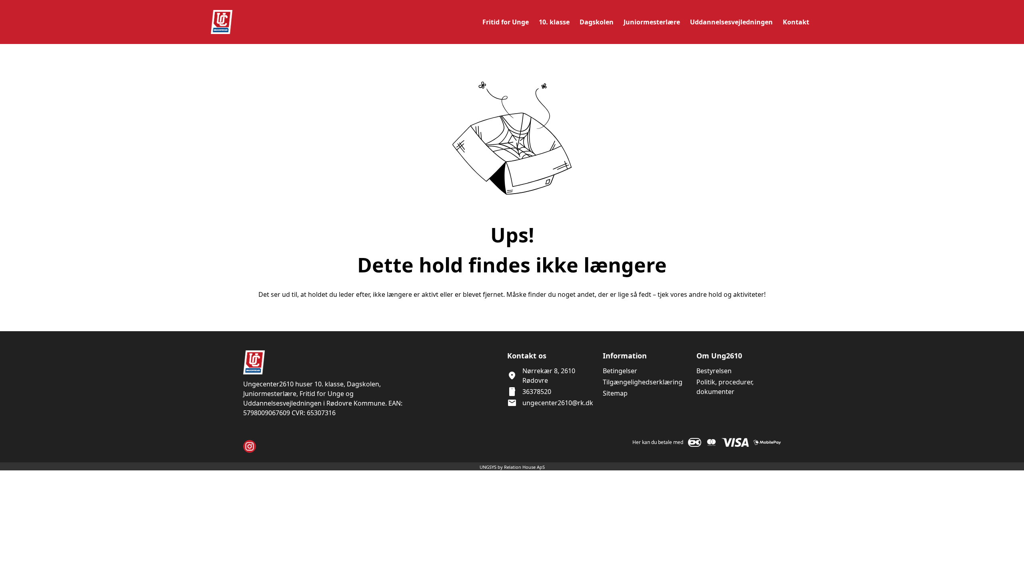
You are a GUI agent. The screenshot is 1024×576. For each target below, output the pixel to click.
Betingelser (620, 370)
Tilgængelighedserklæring (642, 382)
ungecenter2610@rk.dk (557, 402)
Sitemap (615, 393)
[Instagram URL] (249, 446)
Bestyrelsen (714, 370)
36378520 (536, 391)
